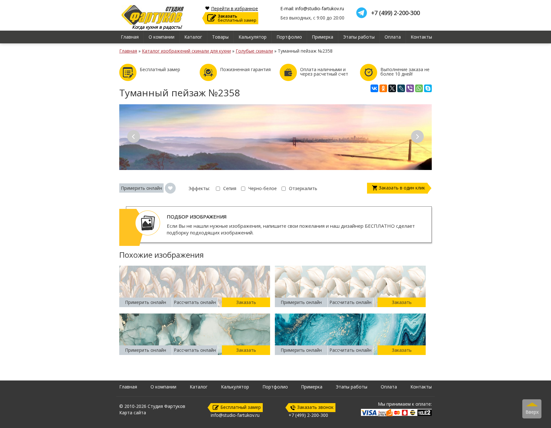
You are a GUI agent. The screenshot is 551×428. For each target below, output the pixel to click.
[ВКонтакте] (374, 88)
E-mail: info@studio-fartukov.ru (312, 8)
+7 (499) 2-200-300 (395, 12)
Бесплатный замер (240, 407)
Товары (220, 37)
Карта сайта (132, 413)
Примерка (322, 37)
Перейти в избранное (234, 8)
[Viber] (410, 88)
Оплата (393, 37)
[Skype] (428, 88)
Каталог (193, 37)
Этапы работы (359, 37)
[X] (392, 88)
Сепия (229, 188)
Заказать (246, 302)
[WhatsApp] (419, 88)
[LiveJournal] (401, 88)
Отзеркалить (303, 188)
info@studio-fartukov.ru (235, 415)
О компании (161, 37)
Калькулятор (253, 37)
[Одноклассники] (383, 88)
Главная (130, 37)
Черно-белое (262, 188)
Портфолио (289, 37)
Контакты (421, 37)
